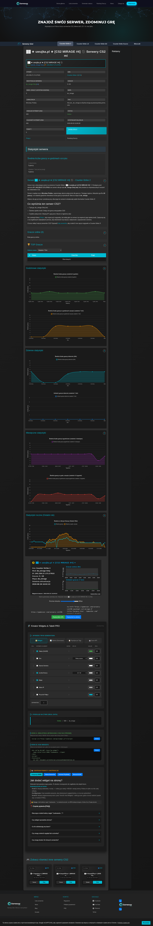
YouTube (97, 904)
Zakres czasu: (32, 250)
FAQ (65, 908)
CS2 (79, 75)
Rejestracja (131, 3)
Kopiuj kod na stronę (73, 617)
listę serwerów (62, 223)
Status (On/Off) (43, 651)
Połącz (28, 138)
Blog (36, 908)
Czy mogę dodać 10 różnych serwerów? (45, 840)
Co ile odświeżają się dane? (41, 826)
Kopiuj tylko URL (58, 617)
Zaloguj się (121, 3)
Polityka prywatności (69, 904)
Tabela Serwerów (50, 774)
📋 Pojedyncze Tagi (75, 640)
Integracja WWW (36, 774)
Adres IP (41, 687)
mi (37, 84)
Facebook (97, 901)
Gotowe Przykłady (64, 774)
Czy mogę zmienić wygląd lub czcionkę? (45, 833)
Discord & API (77, 774)
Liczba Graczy (43, 673)
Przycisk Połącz (43, 694)
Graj (44, 882)
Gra (40, 658)
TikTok (94, 912)
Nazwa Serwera (43, 665)
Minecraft (137, 44)
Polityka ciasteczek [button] (123, 923)
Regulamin (67, 901)
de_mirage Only (31, 84)
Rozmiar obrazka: (55, 601)
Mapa (40, 680)
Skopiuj (97, 738)
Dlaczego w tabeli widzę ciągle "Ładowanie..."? (47, 813)
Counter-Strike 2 (72, 75)
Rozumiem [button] (146, 923)
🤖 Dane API (93, 640)
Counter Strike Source (120, 44)
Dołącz (42, 217)
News (112, 3)
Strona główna (60, 3)
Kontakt (37, 912)
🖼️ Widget (38, 640)
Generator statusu (87, 3)
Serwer (34, 882)
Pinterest (97, 908)
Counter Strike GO (101, 44)
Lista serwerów (73, 3)
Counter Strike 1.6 (83, 44)
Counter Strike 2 (65, 44)
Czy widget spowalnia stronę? (42, 820)
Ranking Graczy (101, 3)
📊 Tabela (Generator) (57, 640)
